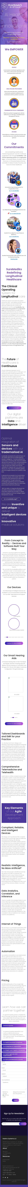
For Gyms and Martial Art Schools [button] (13, 1059)
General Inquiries (8, 1025)
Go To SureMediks (14, 191)
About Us (5, 1151)
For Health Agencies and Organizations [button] (10, 1054)
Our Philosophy (7, 1153)
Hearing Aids (14, 259)
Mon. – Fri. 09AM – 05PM (9, 1174)
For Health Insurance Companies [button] (12, 1042)
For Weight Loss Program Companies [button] (14, 1050)
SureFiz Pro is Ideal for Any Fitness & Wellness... (14, 233)
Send (15, 1100)
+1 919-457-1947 (7, 1170)
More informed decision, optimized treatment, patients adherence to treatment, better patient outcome (14, 93)
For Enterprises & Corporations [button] (12, 1046)
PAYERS (14, 132)
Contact (5, 1154)
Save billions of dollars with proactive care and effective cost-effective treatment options (14, 136)
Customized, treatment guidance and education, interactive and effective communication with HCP (14, 71)
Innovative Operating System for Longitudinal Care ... (14, 188)
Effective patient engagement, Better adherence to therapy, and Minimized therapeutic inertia (14, 114)
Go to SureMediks (14, 408)
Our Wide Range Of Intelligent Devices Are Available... (14, 210)
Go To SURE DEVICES (15, 213)
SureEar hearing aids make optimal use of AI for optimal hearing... (14, 256)
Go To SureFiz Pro (14, 236)
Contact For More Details (14, 643)
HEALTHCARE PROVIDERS (14, 89)
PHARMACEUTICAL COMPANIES (14, 110)
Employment (6, 1159)
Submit (23, 1124)
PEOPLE (14, 67)
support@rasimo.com (9, 1172)
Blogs (4, 1161)
